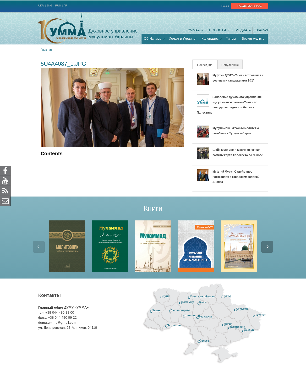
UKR (41, 5)
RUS (58, 5)
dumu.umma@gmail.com (57, 322)
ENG (49, 5)
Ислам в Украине (182, 38)
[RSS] (5, 191)
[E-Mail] (5, 201)
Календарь (210, 38)
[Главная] (62, 28)
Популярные (230, 65)
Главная (46, 49)
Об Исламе (153, 38)
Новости (217, 30)
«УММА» (193, 30)
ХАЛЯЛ (262, 30)
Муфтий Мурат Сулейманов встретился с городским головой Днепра (236, 177)
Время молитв (253, 38)
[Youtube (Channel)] (5, 181)
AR (65, 5)
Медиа (241, 30)
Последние (207, 65)
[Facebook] (5, 171)
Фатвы (231, 38)
